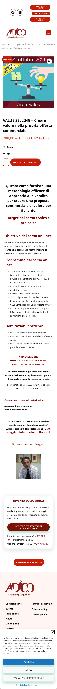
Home (5, 44)
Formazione (12, 613)
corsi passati (18, 44)
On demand (12, 623)
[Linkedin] (20, 12)
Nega (28, 670)
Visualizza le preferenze (28, 678)
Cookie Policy (21, 685)
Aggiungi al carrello (25, 162)
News (9, 618)
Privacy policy (33, 685)
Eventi (9, 608)
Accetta (29, 662)
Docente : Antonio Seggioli (28, 444)
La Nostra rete (14, 603)
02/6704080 (41, 543)
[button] (52, 632)
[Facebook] (13, 12)
